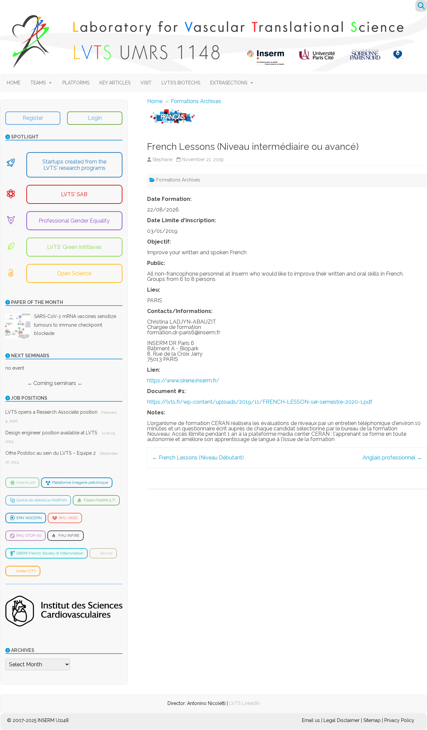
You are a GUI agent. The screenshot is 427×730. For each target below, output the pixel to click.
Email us (311, 720)
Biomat (106, 553)
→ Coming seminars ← (44, 383)
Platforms (75, 82)
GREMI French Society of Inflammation (49, 553)
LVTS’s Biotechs (180, 82)
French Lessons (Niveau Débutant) (198, 457)
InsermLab (25, 482)
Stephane (162, 159)
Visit (145, 82)
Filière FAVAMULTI (99, 500)
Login (95, 118)
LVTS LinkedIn (244, 703)
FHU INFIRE (68, 535)
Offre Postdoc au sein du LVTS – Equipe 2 (50, 453)
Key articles (114, 82)
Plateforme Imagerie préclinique (80, 482)
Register (33, 118)
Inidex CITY (26, 571)
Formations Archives (196, 101)
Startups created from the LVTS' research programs (74, 164)
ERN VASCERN (29, 518)
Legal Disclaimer (342, 720)
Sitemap (372, 720)
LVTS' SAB (74, 194)
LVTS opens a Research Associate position (51, 412)
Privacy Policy (399, 720)
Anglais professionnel (392, 457)
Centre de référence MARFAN (41, 500)
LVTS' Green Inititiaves (74, 247)
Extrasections (228, 82)
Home (13, 82)
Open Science (74, 273)
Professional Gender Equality (74, 221)
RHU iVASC (68, 518)
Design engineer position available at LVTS (51, 432)
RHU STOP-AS (28, 535)
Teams (38, 82)
